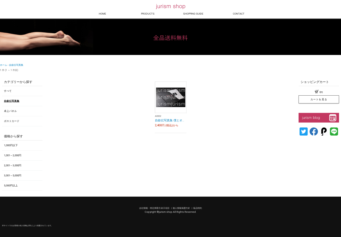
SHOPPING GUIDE (193, 13)
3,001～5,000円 (12, 175)
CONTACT (239, 13)
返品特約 (197, 208)
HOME (102, 13)
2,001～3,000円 (12, 165)
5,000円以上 (11, 185)
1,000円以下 (11, 145)
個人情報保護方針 (182, 208)
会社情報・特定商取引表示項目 (154, 208)
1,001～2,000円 (12, 155)
